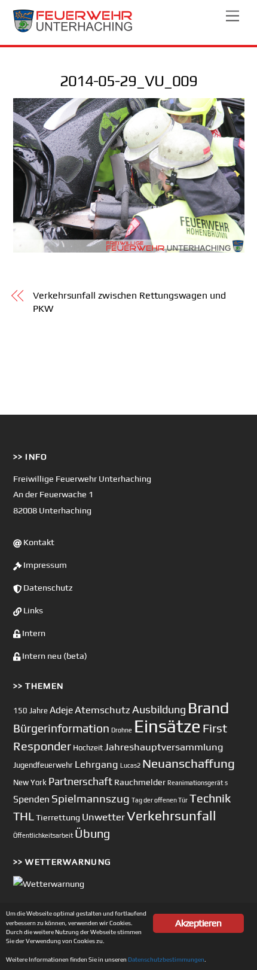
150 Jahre (30, 710)
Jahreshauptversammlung (164, 747)
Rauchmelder (140, 782)
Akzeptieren (198, 923)
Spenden (31, 798)
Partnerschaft (80, 781)
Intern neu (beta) (53, 656)
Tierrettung (58, 817)
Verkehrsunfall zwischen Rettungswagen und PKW (129, 302)
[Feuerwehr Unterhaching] (73, 30)
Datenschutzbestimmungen (166, 959)
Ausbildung (159, 709)
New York (30, 782)
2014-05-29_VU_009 (128, 81)
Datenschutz (47, 587)
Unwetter (103, 817)
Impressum (44, 565)
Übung (92, 833)
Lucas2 (130, 765)
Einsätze (167, 726)
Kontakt (38, 542)
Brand (208, 707)
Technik (210, 798)
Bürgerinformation (61, 728)
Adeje (61, 709)
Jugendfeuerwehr (43, 765)
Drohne (121, 730)
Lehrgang (96, 764)
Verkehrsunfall (171, 815)
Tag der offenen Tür (159, 800)
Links (32, 610)
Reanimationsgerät (195, 782)
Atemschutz (102, 710)
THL (23, 816)
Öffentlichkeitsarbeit (43, 835)
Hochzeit (88, 747)
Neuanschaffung (188, 763)
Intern (32, 633)
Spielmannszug (90, 798)
